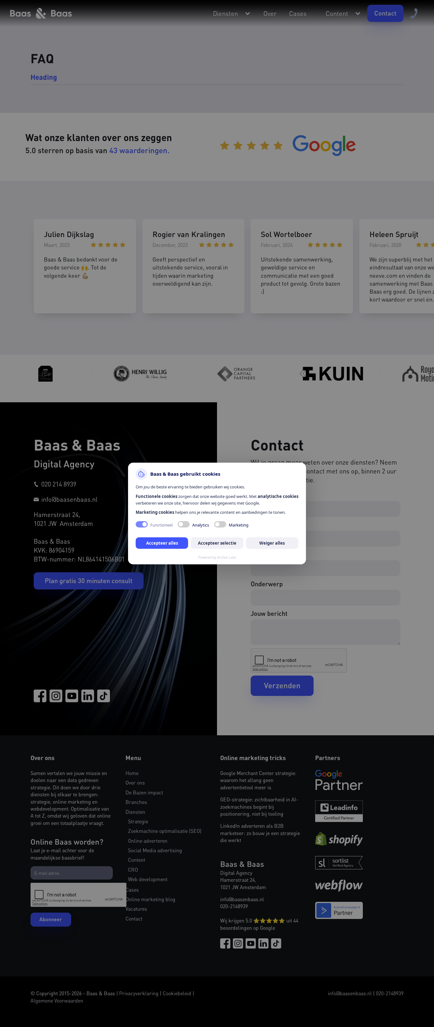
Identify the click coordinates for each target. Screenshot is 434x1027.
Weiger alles (272, 543)
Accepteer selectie (217, 543)
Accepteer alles (162, 543)
